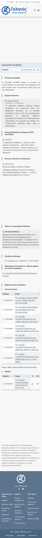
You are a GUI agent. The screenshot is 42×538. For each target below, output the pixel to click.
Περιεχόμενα (9, 535)
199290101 (9, 338)
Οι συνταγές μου (20, 523)
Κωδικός (6, 294)
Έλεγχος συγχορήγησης (19, 499)
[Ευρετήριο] (34, 70)
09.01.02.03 (9, 164)
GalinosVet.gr (31, 518)
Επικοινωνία (33, 535)
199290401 (9, 319)
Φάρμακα (4, 500)
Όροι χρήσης (21, 535)
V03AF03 (8, 139)
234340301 (9, 310)
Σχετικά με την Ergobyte (32, 513)
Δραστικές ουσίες (7, 504)
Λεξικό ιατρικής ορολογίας (20, 518)
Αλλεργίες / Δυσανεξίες (18, 512)
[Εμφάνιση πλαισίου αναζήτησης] (35, 10)
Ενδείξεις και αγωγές (6, 509)
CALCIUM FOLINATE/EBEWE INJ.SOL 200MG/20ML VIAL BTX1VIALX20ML (26, 309)
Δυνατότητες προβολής (31, 503)
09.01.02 (33, 172)
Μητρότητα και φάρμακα (19, 505)
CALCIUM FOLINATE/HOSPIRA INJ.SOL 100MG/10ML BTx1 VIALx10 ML (26, 319)
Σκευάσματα (6, 514)
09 (3, 170)
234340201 (9, 300)
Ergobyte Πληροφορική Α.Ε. (22, 532)
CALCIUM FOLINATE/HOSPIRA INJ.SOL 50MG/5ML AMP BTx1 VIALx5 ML (27, 347)
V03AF (23, 148)
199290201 (9, 328)
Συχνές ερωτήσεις (33, 508)
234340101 (9, 384)
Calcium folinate (13, 101)
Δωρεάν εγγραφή (24, 2)
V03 (24, 142)
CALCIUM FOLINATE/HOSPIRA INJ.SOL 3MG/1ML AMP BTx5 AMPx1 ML (26, 337)
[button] (19, 489)
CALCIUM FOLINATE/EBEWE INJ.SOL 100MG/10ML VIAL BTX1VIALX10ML (26, 300)
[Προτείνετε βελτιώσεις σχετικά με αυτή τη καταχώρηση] (38, 70)
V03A (23, 145)
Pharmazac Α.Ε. (12, 261)
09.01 (5, 172)
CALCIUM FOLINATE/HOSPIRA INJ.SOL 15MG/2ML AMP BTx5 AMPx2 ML (27, 328)
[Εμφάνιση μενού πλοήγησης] (38, 10)
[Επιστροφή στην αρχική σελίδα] (21, 481)
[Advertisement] (21, 40)
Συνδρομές (30, 498)
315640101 (9, 358)
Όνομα (17, 294)
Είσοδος (12, 2)
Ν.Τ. (38, 376)
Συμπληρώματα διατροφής (7, 520)
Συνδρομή (36, 2)
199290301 (9, 347)
